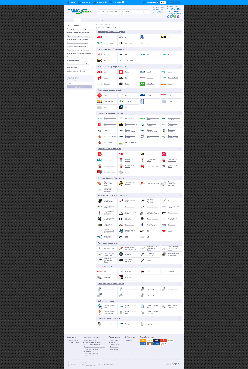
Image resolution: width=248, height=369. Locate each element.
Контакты (153, 20)
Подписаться (79, 87)
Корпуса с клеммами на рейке (78, 64)
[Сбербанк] (150, 343)
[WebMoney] (156, 340)
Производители (87, 20)
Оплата (125, 20)
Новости (109, 20)
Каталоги (118, 20)
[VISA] (143, 340)
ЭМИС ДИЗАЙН (168, 364)
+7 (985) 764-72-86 (173, 13)
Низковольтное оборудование (78, 32)
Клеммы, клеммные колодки (77, 43)
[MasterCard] (150, 340)
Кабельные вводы (73, 67)
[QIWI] (170, 340)
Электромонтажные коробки (77, 39)
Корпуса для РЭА (73, 60)
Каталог (77, 20)
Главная (69, 20)
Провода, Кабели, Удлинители (78, 50)
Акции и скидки (99, 20)
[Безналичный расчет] (163, 343)
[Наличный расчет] (156, 343)
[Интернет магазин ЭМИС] (96, 24)
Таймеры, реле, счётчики (76, 71)
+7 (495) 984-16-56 (173, 9)
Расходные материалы (75, 57)
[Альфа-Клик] (143, 343)
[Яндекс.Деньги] (163, 340)
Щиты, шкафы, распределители (78, 36)
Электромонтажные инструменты (79, 53)
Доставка (133, 20)
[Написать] (168, 16)
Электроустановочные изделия (78, 29)
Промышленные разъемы (76, 46)
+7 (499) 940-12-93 (173, 11)
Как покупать (143, 20)
